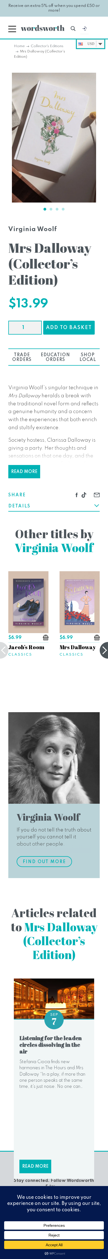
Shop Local (87, 357)
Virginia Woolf (32, 229)
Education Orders (55, 357)
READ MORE (24, 472)
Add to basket (69, 327)
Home (19, 46)
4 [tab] (63, 209)
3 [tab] (57, 209)
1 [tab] (44, 209)
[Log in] (84, 29)
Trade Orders (22, 357)
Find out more (44, 862)
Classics (20, 654)
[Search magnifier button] (73, 28)
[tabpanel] (54, 138)
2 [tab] (51, 209)
